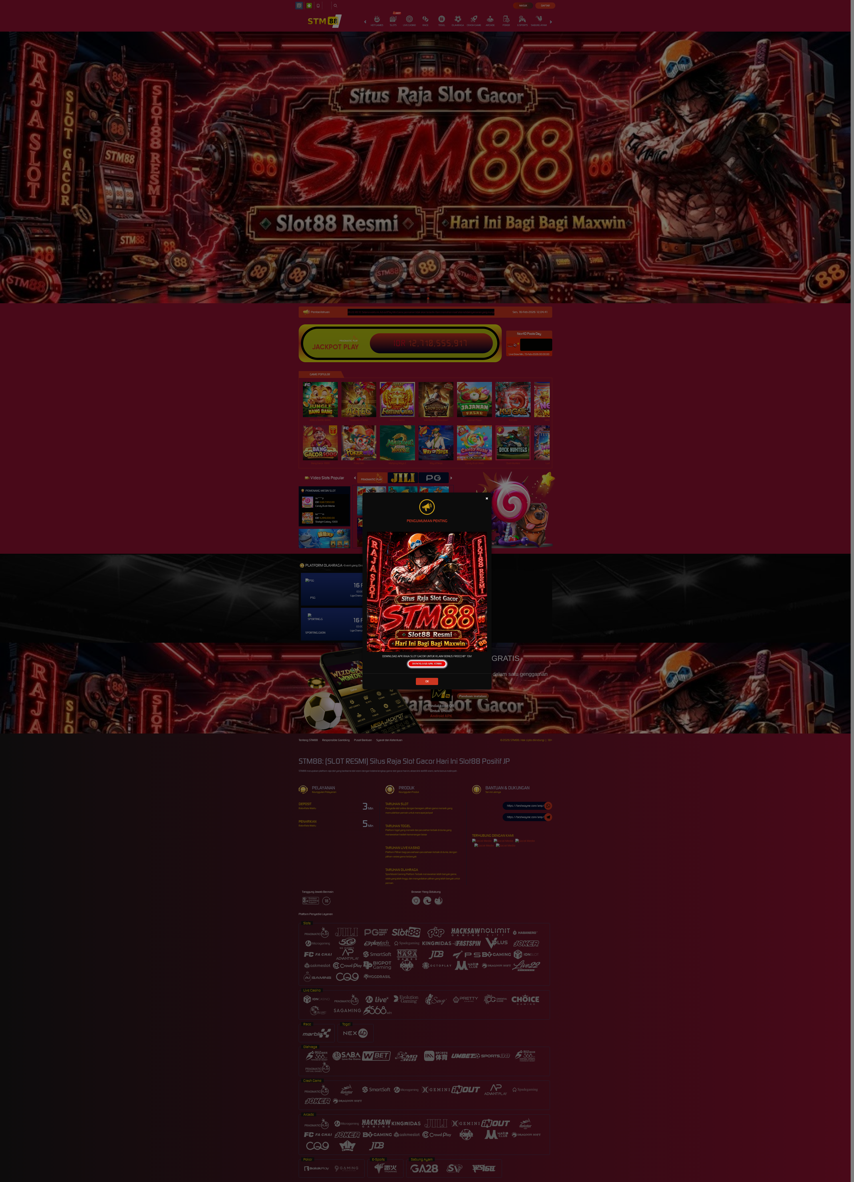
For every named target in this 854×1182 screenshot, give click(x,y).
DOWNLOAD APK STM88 (427, 663)
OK (427, 681)
